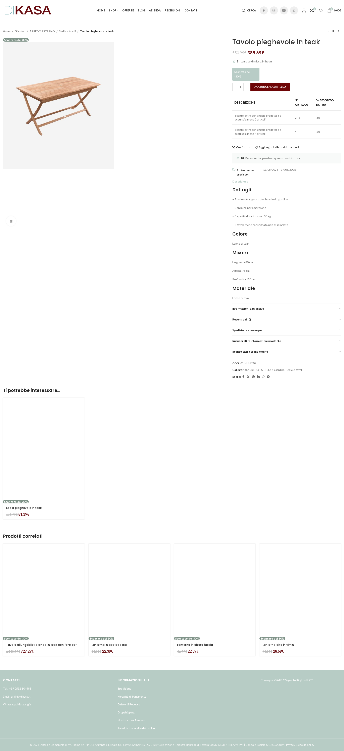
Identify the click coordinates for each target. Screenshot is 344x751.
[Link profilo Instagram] (274, 10)
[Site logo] (28, 10)
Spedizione (124, 688)
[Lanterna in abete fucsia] (215, 590)
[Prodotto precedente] (329, 31)
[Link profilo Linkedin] (258, 377)
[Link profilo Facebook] (264, 10)
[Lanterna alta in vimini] (300, 590)
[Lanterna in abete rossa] (129, 590)
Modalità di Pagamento (132, 696)
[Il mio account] (304, 10)
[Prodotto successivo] (338, 31)
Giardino (20, 31)
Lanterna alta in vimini (278, 645)
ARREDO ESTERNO (42, 31)
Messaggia (24, 704)
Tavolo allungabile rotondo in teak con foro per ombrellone (41, 647)
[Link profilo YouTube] (284, 10)
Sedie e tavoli (67, 31)
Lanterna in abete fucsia (195, 645)
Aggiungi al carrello (270, 86)
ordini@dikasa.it (21, 696)
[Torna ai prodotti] (333, 31)
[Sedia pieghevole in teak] (44, 449)
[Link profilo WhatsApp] (294, 10)
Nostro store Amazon (131, 720)
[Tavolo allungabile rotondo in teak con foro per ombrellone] (44, 590)
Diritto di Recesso (129, 704)
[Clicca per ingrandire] (11, 221)
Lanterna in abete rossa (109, 645)
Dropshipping (126, 712)
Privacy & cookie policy (300, 744)
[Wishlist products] (321, 10)
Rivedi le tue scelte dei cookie (136, 728)
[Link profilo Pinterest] (253, 377)
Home (6, 31)
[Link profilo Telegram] (268, 377)
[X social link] (248, 377)
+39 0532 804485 (20, 688)
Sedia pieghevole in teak (24, 508)
